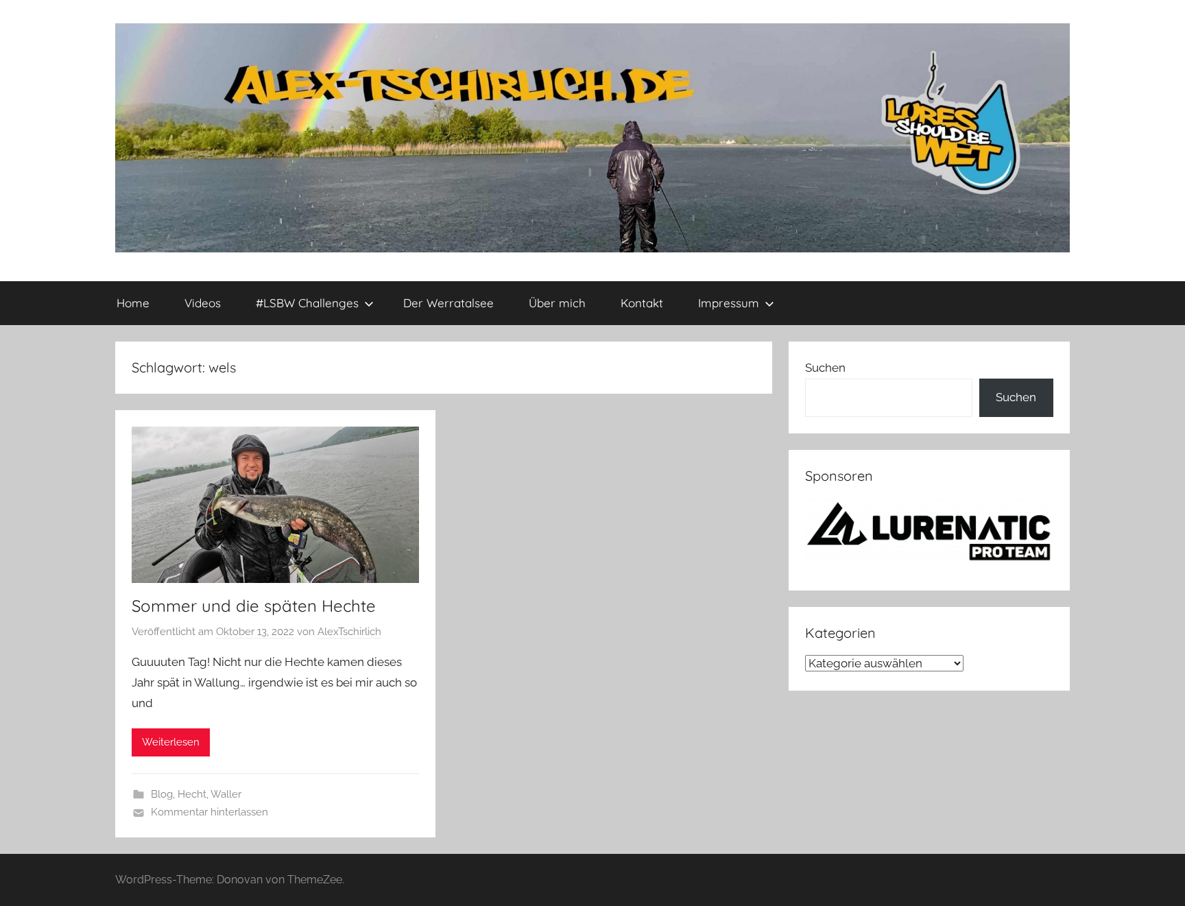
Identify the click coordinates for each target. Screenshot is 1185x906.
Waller (226, 794)
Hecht (192, 794)
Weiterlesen (171, 742)
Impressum (728, 303)
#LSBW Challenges (307, 303)
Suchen (825, 367)
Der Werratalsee (448, 303)
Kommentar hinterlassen (209, 812)
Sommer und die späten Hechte (254, 605)
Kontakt (642, 303)
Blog (162, 794)
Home (133, 303)
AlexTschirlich (349, 631)
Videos (202, 303)
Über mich (557, 303)
